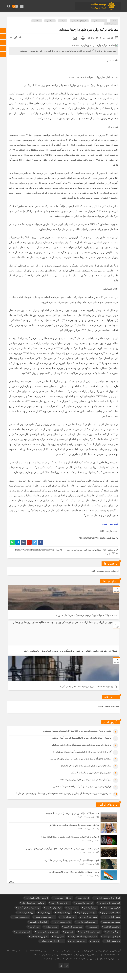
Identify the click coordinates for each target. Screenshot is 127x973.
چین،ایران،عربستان (112, 936)
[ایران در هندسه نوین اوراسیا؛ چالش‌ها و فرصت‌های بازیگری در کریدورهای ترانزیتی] (63, 852)
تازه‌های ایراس (79, 20)
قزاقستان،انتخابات (112, 927)
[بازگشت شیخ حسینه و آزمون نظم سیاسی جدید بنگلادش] (63, 828)
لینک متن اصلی (110, 523)
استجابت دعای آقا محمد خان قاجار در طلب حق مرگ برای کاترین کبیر (80, 758)
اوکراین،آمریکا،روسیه (60, 903)
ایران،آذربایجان (90, 908)
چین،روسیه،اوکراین (39, 936)
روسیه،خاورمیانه (68, 917)
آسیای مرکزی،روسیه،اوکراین (108, 898)
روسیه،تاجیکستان (89, 917)
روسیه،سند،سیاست (111, 922)
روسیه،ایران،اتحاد (26, 912)
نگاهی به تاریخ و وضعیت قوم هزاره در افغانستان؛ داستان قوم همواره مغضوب (77, 731)
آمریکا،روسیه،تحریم (63, 898)
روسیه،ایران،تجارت (112, 917)
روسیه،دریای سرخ (21, 917)
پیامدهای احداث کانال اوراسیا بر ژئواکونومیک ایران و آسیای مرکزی (81, 738)
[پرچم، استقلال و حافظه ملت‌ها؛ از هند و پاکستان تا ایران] (63, 875)
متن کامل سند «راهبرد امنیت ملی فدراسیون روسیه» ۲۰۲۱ (85, 779)
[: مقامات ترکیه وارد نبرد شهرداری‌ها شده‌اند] (75, 38)
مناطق (37, 20)
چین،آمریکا (34, 927)
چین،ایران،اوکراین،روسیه (47, 931)
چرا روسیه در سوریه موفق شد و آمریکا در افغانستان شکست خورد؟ (81, 786)
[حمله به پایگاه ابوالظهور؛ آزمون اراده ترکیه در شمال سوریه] (63, 816)
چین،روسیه (59, 936)
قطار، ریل (93, 927)
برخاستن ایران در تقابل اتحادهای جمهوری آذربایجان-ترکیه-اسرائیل (81, 745)
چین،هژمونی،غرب (77, 941)
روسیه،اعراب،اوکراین (111, 912)
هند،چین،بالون (51, 927)
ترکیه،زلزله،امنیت (53, 908)
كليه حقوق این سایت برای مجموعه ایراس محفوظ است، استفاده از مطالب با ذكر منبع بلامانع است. (81, 958)
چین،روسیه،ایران (113, 941)
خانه (114, 20)
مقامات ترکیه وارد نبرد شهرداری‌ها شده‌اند (88, 29)
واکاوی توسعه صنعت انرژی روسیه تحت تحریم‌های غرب (88, 686)
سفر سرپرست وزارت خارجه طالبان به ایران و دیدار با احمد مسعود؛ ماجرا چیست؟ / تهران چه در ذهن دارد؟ (63, 793)
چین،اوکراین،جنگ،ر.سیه (90, 931)
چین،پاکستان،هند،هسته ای (52, 941)
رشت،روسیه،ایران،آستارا (28, 908)
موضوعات (111, 23)
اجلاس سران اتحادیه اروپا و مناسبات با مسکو (91, 772)
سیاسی (50, 20)
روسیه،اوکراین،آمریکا (86, 912)
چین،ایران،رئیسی (23, 931)
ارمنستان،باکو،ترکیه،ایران (37, 898)
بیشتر (11, 882)
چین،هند (95, 941)
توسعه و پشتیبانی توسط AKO (46, 954)
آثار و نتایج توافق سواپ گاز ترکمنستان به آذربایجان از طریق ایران (82, 752)
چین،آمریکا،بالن (113, 931)
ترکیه (63, 20)
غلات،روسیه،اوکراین (62, 922)
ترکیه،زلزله (72, 908)
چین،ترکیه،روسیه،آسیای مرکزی (83, 936)
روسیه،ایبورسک (63, 912)
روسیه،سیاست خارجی (87, 922)
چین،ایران (69, 931)
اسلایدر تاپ (99, 20)
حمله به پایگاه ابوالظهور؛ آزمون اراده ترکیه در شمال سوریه (86, 615)
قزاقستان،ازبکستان (38, 922)
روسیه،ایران (45, 912)
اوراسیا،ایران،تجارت (84, 903)
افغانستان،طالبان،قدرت (110, 903)
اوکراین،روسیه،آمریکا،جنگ (33, 903)
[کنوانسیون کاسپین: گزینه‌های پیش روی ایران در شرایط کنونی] (63, 863)
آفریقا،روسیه (83, 898)
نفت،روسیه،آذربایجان (73, 927)
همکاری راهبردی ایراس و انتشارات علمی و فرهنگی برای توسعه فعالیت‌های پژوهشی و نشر (70, 650)
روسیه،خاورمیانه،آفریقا (45, 917)
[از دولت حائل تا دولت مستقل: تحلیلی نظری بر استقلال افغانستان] (63, 840)
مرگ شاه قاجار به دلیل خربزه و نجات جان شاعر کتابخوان (86, 765)
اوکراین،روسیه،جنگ (111, 908)
